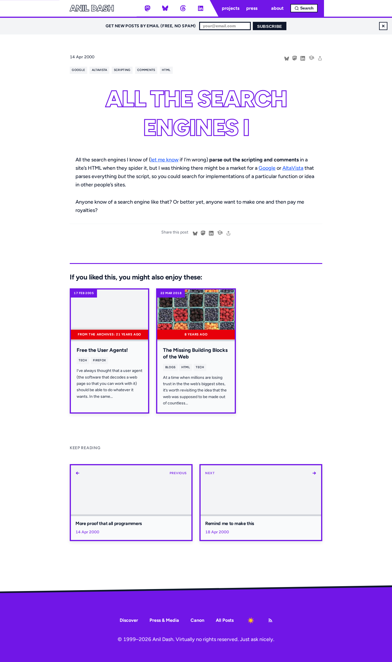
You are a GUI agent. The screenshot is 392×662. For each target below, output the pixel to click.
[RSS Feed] (270, 620)
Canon (197, 620)
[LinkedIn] (200, 8)
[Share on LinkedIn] (302, 58)
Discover (129, 620)
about (277, 8)
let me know (164, 160)
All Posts (225, 620)
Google (267, 168)
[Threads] (182, 8)
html (166, 70)
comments (146, 70)
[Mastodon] (147, 8)
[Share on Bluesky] (286, 58)
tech (83, 360)
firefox (99, 360)
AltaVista (292, 168)
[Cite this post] (311, 57)
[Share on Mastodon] (294, 58)
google (78, 70)
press (251, 8)
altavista (99, 70)
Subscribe (269, 26)
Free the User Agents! (102, 350)
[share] (320, 58)
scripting (122, 70)
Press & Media (164, 620)
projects (230, 8)
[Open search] (304, 8)
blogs (170, 367)
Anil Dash (92, 8)
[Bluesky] (165, 8)
